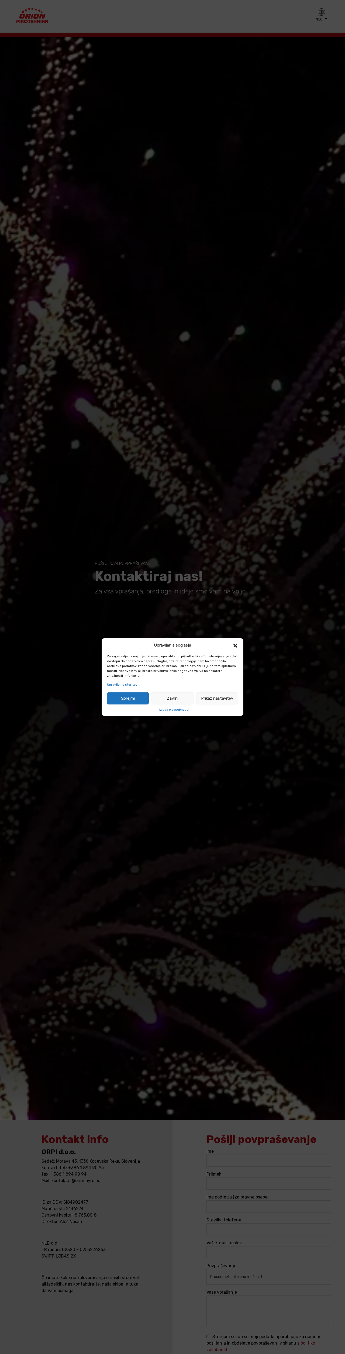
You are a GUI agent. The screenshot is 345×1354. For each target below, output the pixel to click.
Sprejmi (128, 698)
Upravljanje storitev (122, 684)
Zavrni (172, 698)
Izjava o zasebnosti (174, 709)
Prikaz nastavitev (217, 698)
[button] (235, 645)
